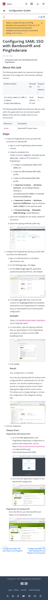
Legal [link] (10, 590)
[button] (37, 4)
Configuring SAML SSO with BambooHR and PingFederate (21, 61)
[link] (4, 4)
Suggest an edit (39, 17)
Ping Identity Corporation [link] (31, 579)
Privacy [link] (16, 590)
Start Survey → (18, 33)
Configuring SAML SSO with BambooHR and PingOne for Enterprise (36, 551)
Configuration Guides (20, 10)
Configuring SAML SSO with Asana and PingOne (13, 550)
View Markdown (44, 17)
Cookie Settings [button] (34, 590)
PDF (41, 17)
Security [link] (23, 590)
